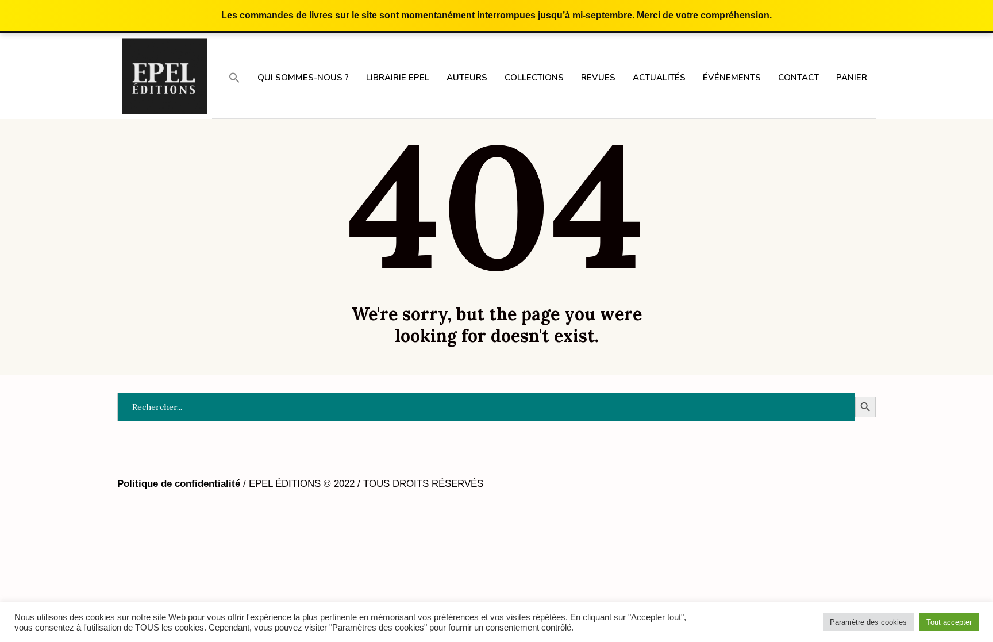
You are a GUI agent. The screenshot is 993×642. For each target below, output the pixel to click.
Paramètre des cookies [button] (868, 622)
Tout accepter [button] (949, 622)
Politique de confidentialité (178, 483)
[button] (234, 77)
